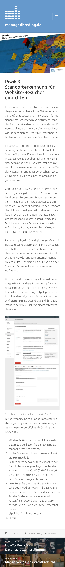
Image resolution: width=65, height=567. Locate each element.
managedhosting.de (23, 24)
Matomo (51, 533)
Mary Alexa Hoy (34, 533)
